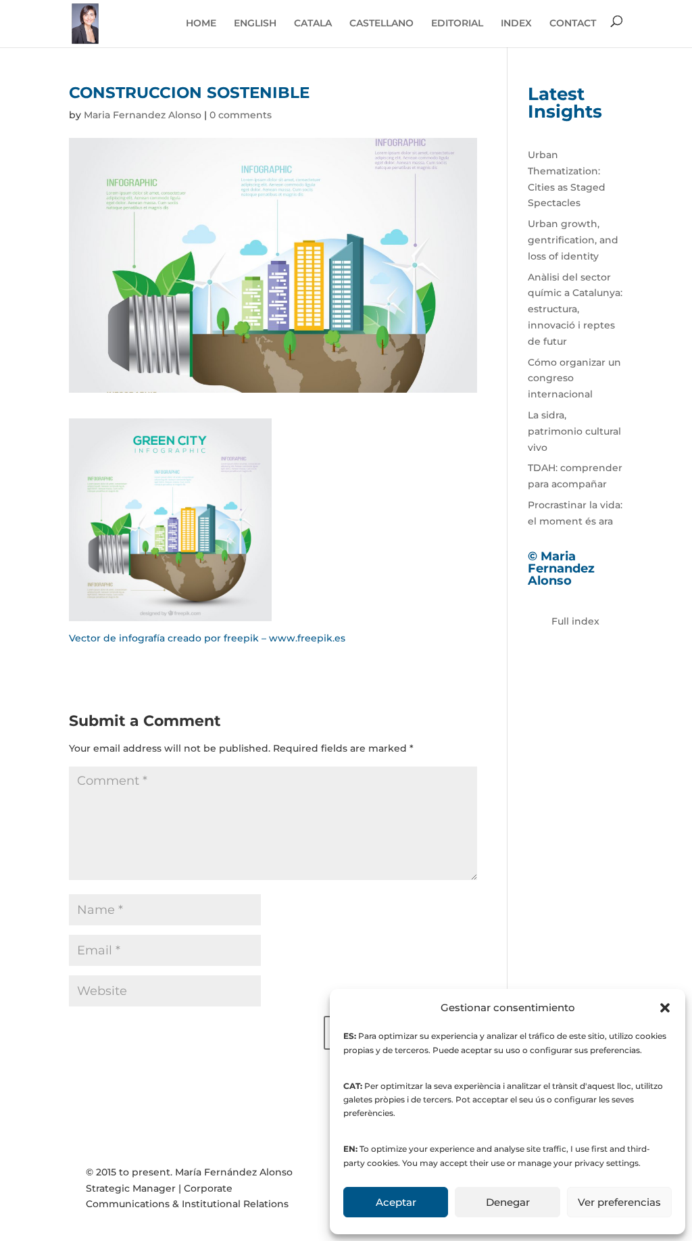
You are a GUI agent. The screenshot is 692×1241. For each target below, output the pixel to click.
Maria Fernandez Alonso (142, 115)
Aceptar (396, 1202)
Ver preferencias (619, 1202)
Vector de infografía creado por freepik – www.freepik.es (207, 638)
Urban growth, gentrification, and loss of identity (573, 240)
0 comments (240, 115)
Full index (575, 621)
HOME (201, 23)
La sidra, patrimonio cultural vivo (574, 431)
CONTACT (572, 23)
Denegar (508, 1202)
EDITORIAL (457, 23)
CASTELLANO (381, 23)
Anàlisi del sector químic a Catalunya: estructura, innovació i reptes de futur (575, 309)
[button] (665, 1008)
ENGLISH (255, 23)
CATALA (313, 23)
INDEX (516, 23)
